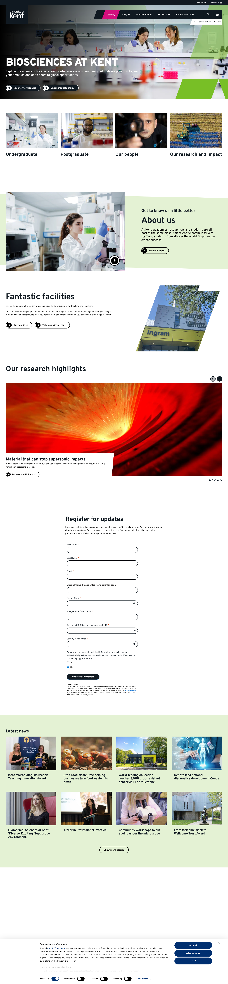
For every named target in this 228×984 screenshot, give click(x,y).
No (71, 667)
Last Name (72, 558)
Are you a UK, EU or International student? (87, 625)
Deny (193, 961)
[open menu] (217, 14)
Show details (142, 979)
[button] (114, 260)
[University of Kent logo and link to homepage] (17, 14)
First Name (72, 544)
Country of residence (76, 639)
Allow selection (193, 953)
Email (69, 571)
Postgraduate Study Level (79, 611)
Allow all (193, 945)
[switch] (81, 979)
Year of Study (73, 598)
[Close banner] (219, 943)
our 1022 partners (56, 948)
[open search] (208, 14)
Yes (71, 662)
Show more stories (114, 850)
